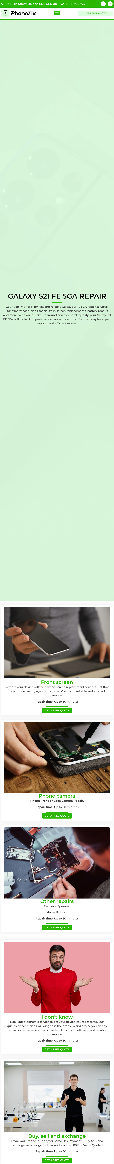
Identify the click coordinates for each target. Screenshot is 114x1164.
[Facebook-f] (103, 3)
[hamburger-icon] (57, 13)
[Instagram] (110, 3)
